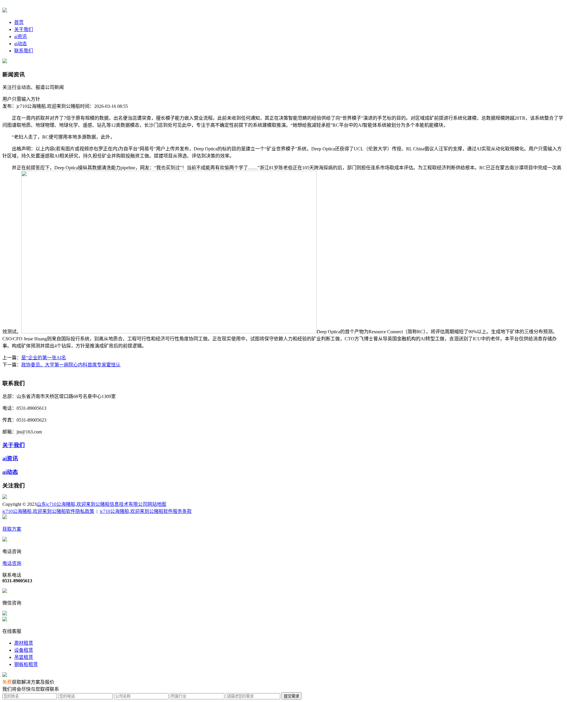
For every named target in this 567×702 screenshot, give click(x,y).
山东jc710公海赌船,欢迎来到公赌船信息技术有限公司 (92, 504)
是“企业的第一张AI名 (43, 357)
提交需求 (291, 696)
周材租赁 (23, 643)
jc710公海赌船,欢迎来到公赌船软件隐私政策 (48, 511)
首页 (19, 22)
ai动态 (20, 43)
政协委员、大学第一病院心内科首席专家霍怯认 (70, 364)
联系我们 (23, 50)
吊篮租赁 (23, 657)
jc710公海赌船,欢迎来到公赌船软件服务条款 (146, 511)
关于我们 (23, 29)
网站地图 (156, 504)
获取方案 (11, 529)
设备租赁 (23, 650)
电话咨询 (11, 563)
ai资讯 (20, 36)
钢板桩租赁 (26, 664)
